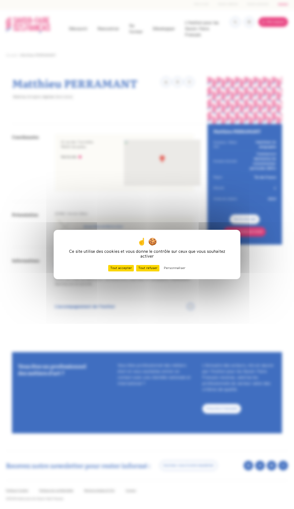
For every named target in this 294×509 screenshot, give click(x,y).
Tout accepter (121, 268)
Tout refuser (147, 268)
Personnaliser (174, 268)
